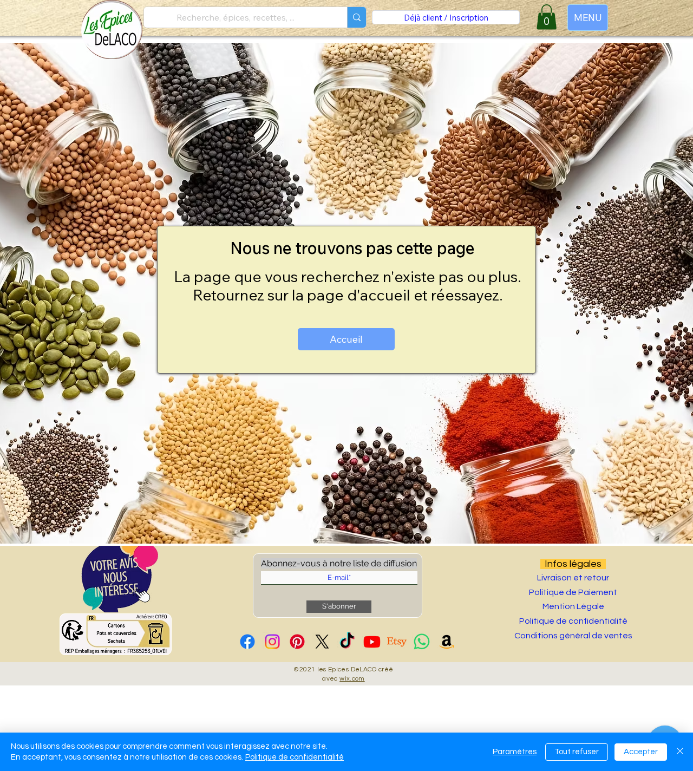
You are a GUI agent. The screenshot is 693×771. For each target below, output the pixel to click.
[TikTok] (347, 641)
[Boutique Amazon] (446, 641)
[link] (546, 17)
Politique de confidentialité (294, 757)
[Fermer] (680, 751)
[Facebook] (247, 641)
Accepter (641, 752)
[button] (119, 579)
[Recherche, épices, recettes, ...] (356, 17)
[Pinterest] (297, 641)
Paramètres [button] (515, 752)
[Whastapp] (422, 641)
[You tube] (372, 641)
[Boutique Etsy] (397, 641)
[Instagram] (272, 641)
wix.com (352, 678)
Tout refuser (576, 752)
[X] (322, 641)
